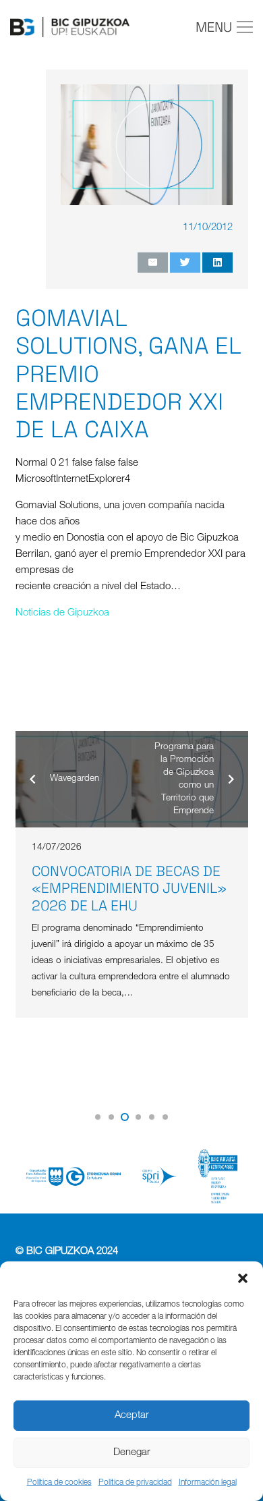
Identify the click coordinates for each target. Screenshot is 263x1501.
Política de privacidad (135, 1483)
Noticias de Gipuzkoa (62, 613)
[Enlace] (69, 27)
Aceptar (132, 1416)
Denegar (131, 1453)
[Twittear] (185, 262)
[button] (243, 1278)
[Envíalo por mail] (153, 262)
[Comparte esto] (217, 262)
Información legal (208, 1483)
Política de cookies (59, 1483)
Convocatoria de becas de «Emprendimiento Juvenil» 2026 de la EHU (129, 888)
